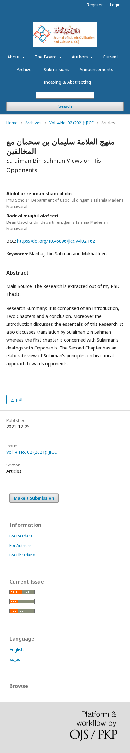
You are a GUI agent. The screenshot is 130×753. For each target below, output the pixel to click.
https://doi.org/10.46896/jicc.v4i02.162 (56, 241)
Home (12, 122)
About (14, 57)
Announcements (96, 69)
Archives (25, 69)
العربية (15, 659)
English (16, 650)
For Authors (20, 545)
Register (95, 5)
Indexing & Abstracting (67, 82)
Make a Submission (34, 498)
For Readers (20, 536)
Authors (80, 57)
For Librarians (22, 555)
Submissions (56, 69)
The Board (46, 57)
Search (65, 106)
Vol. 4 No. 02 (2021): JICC (71, 122)
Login (115, 5)
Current (110, 57)
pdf (19, 399)
